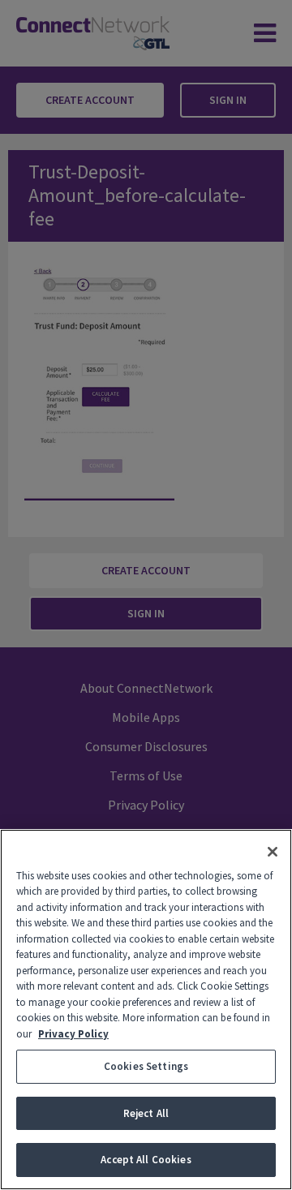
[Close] (272, 852)
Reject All (146, 1113)
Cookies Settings (146, 1066)
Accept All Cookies (146, 1159)
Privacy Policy (73, 1034)
